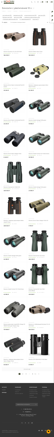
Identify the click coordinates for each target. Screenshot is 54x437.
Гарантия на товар (33, 393)
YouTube (28, 422)
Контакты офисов (19, 393)
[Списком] (49, 22)
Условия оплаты (33, 389)
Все (35, 373)
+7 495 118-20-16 (27, 409)
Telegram (25, 422)
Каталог (4, 387)
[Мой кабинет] (38, 2)
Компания (18, 387)
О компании (17, 389)
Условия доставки (33, 391)
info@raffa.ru (28, 411)
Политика (31, 395)
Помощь (44, 387)
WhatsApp (32, 422)
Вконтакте (22, 422)
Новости (17, 391)
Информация (33, 387)
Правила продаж (33, 397)
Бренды (4, 392)
